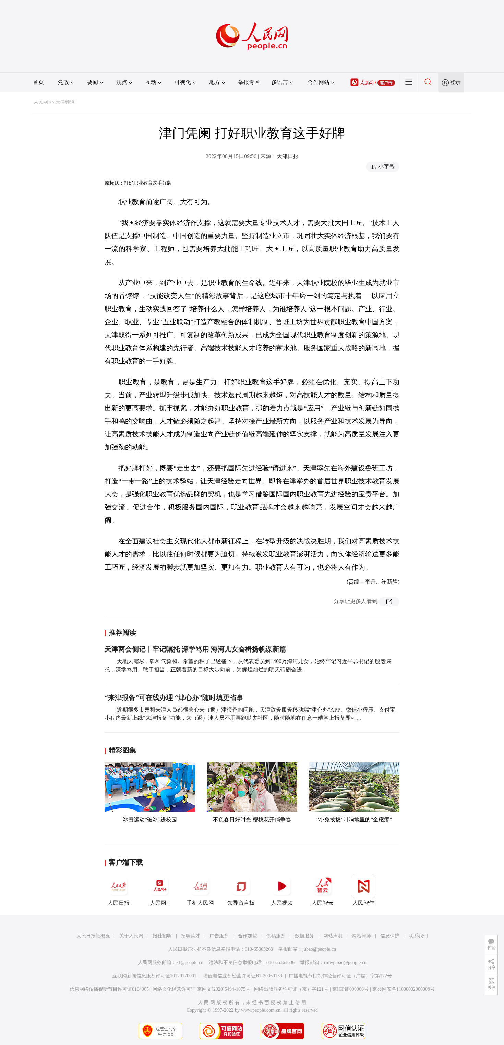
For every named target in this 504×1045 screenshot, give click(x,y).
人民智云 (323, 903)
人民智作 (363, 903)
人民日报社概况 (93, 935)
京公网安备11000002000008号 (403, 989)
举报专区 (249, 82)
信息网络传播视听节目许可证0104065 (109, 989)
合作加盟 (247, 935)
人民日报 (119, 903)
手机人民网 (200, 903)
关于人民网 (131, 935)
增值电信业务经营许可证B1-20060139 (242, 975)
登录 (455, 82)
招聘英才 (190, 935)
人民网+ (159, 903)
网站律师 (361, 935)
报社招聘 (162, 935)
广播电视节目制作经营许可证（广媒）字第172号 (340, 975)
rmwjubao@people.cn (345, 962)
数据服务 (304, 935)
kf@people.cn (189, 962)
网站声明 (333, 935)
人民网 (41, 102)
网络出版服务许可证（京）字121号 (291, 989)
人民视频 (282, 903)
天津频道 (65, 102)
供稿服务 (276, 935)
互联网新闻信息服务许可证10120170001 (154, 975)
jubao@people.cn (319, 949)
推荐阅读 (122, 632)
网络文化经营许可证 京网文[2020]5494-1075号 (201, 989)
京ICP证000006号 (350, 989)
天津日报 (288, 156)
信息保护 (389, 935)
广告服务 (219, 935)
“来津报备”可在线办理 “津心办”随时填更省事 (174, 697)
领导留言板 (241, 903)
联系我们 (418, 935)
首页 (38, 82)
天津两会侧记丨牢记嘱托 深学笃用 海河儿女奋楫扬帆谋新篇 (195, 649)
